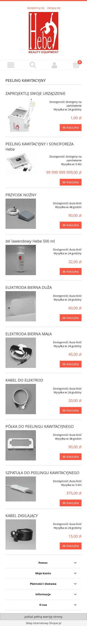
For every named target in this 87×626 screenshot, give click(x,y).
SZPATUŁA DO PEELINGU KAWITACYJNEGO (42, 472)
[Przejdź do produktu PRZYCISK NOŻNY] (20, 214)
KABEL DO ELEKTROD (24, 380)
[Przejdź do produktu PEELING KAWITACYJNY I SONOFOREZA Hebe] (20, 163)
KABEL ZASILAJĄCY (21, 515)
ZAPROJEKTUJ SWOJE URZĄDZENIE (35, 93)
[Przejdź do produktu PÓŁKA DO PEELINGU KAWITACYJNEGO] (20, 445)
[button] (11, 65)
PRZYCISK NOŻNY (20, 194)
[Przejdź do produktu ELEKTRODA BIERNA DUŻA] (20, 306)
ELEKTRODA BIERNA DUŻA (28, 287)
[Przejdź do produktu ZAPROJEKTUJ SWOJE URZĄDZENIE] (20, 114)
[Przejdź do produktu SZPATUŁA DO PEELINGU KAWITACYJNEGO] (20, 489)
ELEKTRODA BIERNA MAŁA (28, 333)
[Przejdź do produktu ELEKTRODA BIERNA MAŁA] (20, 353)
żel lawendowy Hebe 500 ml (30, 241)
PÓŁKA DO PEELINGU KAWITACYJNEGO (39, 426)
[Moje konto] (54, 65)
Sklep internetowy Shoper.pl (43, 623)
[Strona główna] (43, 32)
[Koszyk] (76, 64)
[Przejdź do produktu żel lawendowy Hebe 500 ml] (20, 260)
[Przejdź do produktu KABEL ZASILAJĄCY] (20, 534)
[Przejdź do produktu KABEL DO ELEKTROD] (20, 399)
